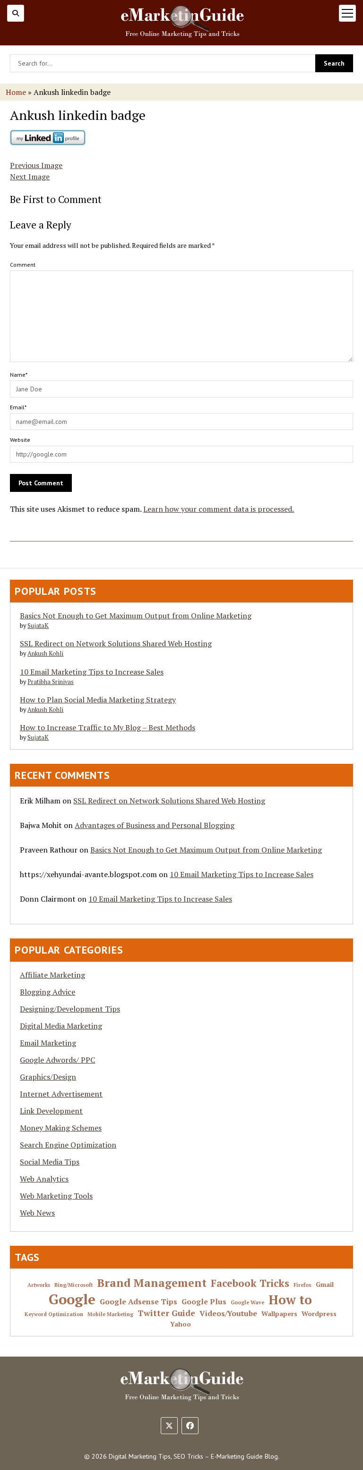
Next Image (30, 176)
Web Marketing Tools (56, 1196)
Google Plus (204, 1302)
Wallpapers (279, 1314)
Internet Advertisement (61, 1094)
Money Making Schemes (61, 1128)
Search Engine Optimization (68, 1145)
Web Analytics (44, 1179)
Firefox (302, 1285)
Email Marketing (48, 1043)
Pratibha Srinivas (50, 682)
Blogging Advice (47, 992)
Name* (18, 374)
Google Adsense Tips (138, 1302)
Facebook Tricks (250, 1283)
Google (72, 1299)
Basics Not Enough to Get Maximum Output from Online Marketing (135, 615)
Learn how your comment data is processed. (218, 509)
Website (20, 439)
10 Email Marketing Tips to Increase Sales (92, 672)
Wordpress (319, 1314)
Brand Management (152, 1283)
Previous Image (36, 165)
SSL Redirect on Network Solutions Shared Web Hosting (116, 643)
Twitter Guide (166, 1313)
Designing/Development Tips (70, 1009)
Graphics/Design (48, 1077)
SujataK (38, 626)
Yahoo (180, 1324)
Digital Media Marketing (61, 1026)
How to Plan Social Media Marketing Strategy (98, 699)
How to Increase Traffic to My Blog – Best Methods (107, 727)
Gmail (325, 1285)
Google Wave (247, 1303)
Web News (37, 1213)
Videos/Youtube (228, 1313)
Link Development (51, 1111)
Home (16, 92)
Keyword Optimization (54, 1314)
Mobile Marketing (110, 1314)
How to (290, 1300)
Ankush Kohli (45, 654)
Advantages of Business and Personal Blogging (154, 825)
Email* (18, 407)
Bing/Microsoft (73, 1285)
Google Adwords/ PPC (57, 1060)
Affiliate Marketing (52, 975)
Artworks (38, 1285)
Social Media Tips (49, 1162)
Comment (22, 264)
